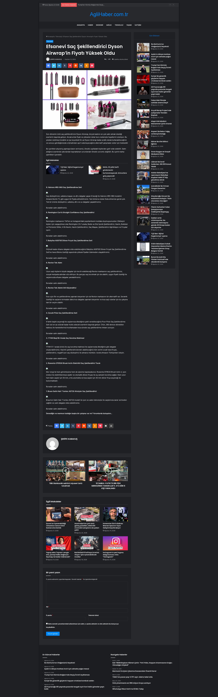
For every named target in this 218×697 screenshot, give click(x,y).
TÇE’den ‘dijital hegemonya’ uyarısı (159, 234)
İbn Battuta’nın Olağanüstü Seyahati (160, 45)
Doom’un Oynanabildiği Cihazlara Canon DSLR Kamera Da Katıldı (56, 525)
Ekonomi (99, 25)
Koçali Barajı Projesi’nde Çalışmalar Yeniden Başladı (161, 112)
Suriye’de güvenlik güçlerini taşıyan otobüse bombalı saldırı (161, 78)
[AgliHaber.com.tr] (109, 14)
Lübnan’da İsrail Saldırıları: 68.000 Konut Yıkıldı (161, 164)
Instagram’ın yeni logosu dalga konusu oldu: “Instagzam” (113, 554)
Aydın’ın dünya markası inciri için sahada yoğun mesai (161, 56)
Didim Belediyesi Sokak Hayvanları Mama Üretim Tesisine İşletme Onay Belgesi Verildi (161, 247)
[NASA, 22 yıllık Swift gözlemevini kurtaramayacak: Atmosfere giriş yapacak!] (95, 170)
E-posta (49, 615)
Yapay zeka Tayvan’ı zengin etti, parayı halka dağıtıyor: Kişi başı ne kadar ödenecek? (58, 554)
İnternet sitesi (94, 615)
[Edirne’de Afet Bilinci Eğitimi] (143, 144)
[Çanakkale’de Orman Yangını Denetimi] (143, 189)
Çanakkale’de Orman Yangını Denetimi (160, 187)
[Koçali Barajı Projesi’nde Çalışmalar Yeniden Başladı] (143, 113)
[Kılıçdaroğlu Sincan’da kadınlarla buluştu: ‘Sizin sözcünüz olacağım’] (143, 199)
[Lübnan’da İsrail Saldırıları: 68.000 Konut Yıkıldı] (143, 165)
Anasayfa (81, 25)
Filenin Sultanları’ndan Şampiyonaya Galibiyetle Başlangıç (160, 209)
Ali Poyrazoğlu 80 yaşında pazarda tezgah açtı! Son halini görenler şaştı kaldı (161, 90)
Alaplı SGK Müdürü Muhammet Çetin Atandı (161, 122)
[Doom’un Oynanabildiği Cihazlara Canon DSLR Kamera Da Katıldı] (58, 514)
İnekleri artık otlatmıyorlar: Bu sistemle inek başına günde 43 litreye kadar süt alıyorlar (160, 223)
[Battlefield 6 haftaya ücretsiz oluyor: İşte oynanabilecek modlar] (86, 543)
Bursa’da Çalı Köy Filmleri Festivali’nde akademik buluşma (159, 259)
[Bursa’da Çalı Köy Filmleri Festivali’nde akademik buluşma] (143, 260)
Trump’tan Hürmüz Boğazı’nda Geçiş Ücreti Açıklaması (97, 5)
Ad (47, 607)
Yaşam (129, 25)
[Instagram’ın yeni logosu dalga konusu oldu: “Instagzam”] (115, 543)
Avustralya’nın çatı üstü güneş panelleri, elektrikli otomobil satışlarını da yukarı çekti (86, 526)
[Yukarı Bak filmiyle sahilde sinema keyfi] (143, 103)
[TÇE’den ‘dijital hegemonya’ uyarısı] (52, 170)
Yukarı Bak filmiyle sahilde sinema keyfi (159, 101)
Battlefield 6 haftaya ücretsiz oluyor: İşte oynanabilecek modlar (86, 554)
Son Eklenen (154, 36)
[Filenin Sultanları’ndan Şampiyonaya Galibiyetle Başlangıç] (143, 210)
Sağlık (109, 25)
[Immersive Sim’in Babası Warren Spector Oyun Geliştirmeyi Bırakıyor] (115, 514)
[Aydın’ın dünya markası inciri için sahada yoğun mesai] (143, 57)
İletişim (138, 25)
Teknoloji (119, 25)
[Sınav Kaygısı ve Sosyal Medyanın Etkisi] (143, 155)
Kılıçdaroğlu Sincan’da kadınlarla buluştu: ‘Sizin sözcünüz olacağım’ (161, 198)
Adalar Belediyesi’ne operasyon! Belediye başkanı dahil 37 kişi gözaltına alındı (159, 176)
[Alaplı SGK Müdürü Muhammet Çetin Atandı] (143, 124)
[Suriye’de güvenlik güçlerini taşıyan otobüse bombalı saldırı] (143, 79)
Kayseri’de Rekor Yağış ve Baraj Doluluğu (160, 132)
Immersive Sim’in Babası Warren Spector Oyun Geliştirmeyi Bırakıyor (113, 525)
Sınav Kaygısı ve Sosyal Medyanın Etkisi (160, 153)
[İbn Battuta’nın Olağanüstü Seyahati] (143, 47)
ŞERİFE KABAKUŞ (56, 59)
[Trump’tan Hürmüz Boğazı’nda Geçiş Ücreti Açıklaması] (143, 68)
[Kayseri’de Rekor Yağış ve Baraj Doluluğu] (143, 134)
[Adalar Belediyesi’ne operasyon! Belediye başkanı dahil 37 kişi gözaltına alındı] (143, 176)
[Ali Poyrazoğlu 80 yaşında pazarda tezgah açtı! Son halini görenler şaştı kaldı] (143, 90)
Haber (90, 25)
